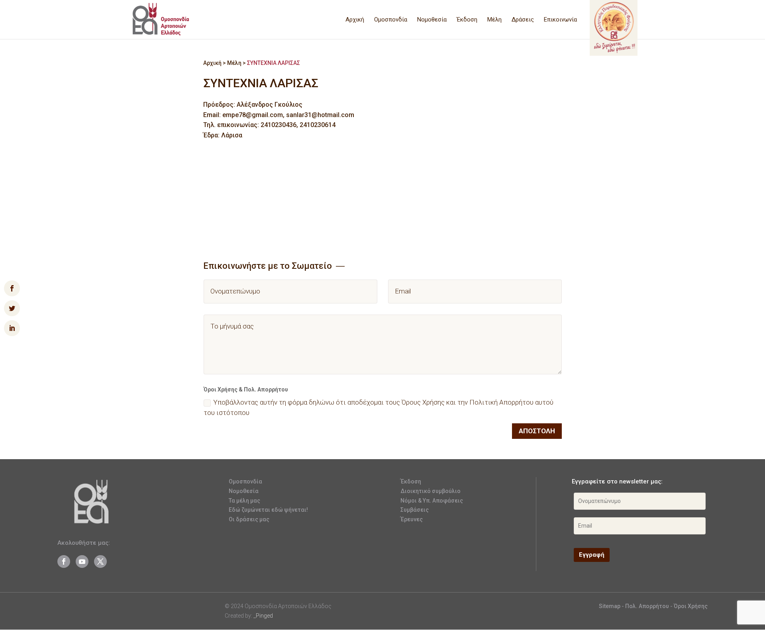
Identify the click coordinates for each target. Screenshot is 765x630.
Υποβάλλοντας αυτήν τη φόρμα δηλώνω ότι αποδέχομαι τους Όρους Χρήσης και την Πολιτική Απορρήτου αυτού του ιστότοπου (378, 407)
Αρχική (354, 20)
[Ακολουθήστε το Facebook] (63, 561)
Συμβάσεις (414, 510)
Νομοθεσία (432, 20)
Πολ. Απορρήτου (647, 606)
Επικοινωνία (560, 20)
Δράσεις (523, 20)
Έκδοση (467, 20)
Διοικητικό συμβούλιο (430, 491)
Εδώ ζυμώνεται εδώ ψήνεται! (268, 510)
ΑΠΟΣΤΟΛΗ (537, 431)
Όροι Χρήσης (691, 606)
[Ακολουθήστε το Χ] (100, 561)
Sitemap (609, 606)
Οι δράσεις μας (249, 519)
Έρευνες (411, 519)
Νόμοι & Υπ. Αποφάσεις (431, 500)
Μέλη (494, 20)
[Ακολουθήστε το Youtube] (82, 561)
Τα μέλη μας (244, 500)
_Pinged (263, 615)
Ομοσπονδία (390, 20)
